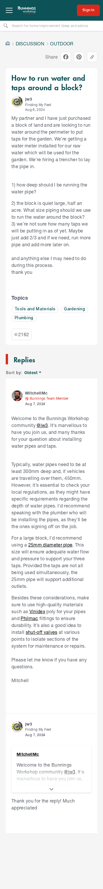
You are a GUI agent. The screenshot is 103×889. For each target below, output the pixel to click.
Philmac (29, 618)
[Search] (5, 25)
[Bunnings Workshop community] (27, 10)
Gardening (74, 309)
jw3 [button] (28, 99)
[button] (17, 101)
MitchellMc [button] (36, 392)
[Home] (8, 43)
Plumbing (24, 318)
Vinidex (37, 611)
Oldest (31, 373)
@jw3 (42, 425)
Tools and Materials (35, 309)
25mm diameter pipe (50, 544)
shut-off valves (42, 632)
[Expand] (51, 789)
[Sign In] (88, 10)
